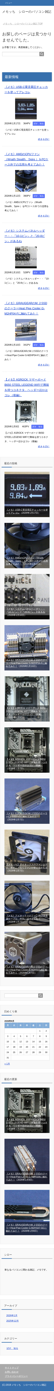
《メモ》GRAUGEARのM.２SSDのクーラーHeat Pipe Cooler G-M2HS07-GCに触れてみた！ (26, 1228)
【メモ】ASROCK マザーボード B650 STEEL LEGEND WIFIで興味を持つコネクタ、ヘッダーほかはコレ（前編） (26, 762)
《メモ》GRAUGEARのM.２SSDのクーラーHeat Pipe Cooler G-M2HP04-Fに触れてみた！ (25, 308)
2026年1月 (11, 1315)
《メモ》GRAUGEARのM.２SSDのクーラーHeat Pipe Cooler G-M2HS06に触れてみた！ (26, 1176)
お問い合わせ (12, 1372)
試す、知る (39, 123)
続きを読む (44, 139)
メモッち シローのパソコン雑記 (26, 11)
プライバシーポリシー (16, 1376)
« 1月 (7, 1064)
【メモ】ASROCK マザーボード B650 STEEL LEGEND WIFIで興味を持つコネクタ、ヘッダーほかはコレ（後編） (26, 711)
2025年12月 (12, 1321)
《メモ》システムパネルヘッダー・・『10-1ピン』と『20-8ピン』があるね (24, 236)
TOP (23, 23)
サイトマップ (12, 1368)
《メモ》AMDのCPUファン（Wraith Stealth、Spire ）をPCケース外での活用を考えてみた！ (26, 159)
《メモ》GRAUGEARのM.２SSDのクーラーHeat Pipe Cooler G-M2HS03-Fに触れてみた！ (26, 970)
